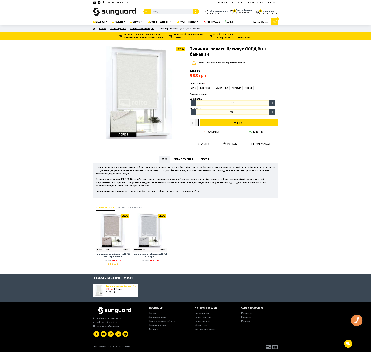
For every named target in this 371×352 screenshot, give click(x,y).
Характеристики (184, 159)
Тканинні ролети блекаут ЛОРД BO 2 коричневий (113, 255)
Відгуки (205, 159)
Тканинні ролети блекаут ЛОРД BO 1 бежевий (121, 286)
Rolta (108, 249)
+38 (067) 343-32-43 (106, 322)
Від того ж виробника (130, 207)
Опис (164, 159)
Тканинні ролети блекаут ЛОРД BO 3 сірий (150, 255)
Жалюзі (102, 28)
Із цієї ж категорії (105, 207)
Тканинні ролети (118, 28)
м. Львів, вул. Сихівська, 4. (109, 318)
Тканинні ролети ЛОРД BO (142, 28)
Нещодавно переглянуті (106, 278)
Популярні (128, 278)
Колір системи (197, 83)
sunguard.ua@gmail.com (108, 326)
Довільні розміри (198, 94)
